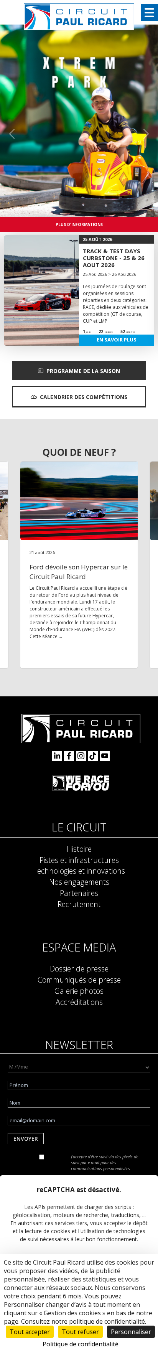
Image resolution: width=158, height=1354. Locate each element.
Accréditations (79, 1002)
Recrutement (79, 904)
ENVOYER (25, 1138)
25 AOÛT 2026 (97, 239)
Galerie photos (79, 991)
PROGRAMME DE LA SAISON (83, 370)
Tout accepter (30, 1332)
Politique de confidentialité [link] (80, 1344)
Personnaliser (131, 1332)
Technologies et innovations (79, 871)
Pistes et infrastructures (79, 860)
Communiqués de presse (79, 980)
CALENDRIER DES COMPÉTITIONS (83, 397)
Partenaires (79, 893)
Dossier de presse (79, 968)
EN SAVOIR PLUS (117, 339)
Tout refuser (80, 1332)
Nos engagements (79, 882)
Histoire (79, 849)
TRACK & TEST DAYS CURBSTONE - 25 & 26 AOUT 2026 (114, 258)
